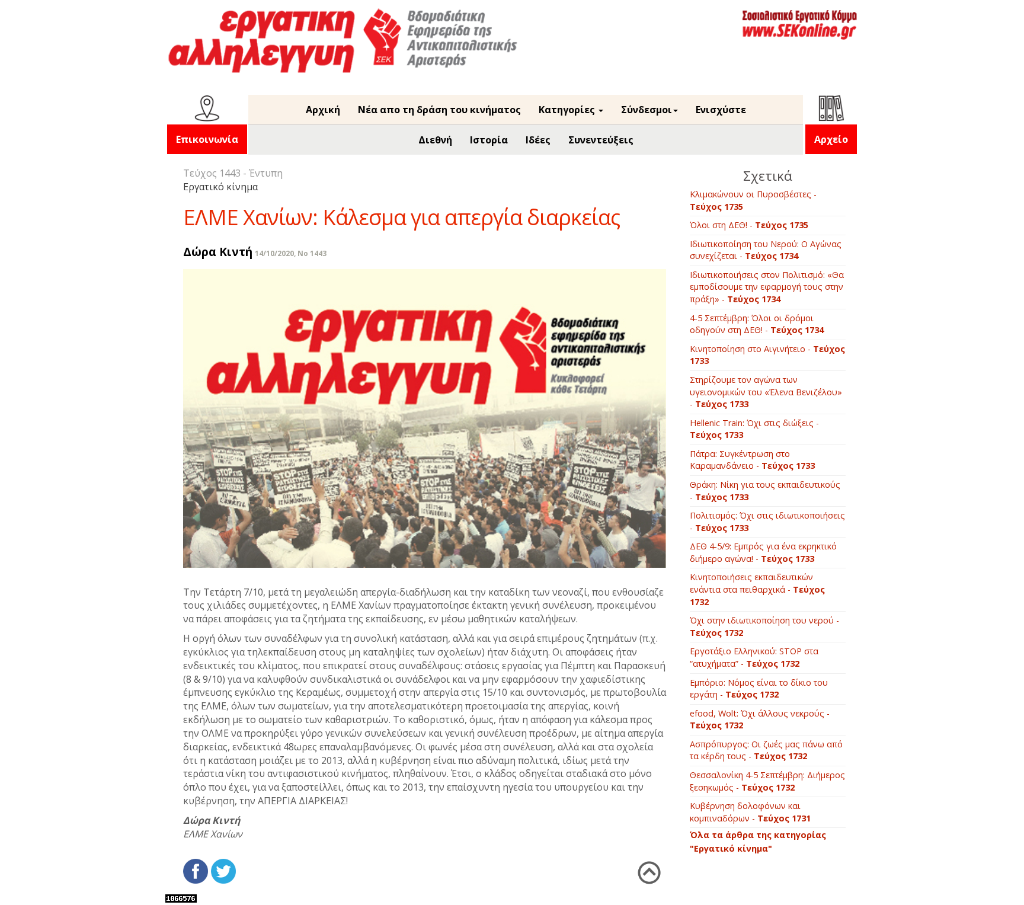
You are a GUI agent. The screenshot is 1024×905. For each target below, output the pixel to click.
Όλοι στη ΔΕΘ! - (749, 225)
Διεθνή (435, 139)
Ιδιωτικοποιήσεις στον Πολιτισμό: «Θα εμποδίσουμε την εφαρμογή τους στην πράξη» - (767, 287)
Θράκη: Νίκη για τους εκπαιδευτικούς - (765, 491)
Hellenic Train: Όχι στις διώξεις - (754, 429)
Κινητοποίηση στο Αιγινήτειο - (767, 355)
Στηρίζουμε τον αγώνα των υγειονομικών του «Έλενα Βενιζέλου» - (766, 392)
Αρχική (323, 109)
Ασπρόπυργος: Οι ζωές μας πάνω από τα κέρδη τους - (766, 750)
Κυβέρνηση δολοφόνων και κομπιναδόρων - (750, 812)
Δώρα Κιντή (217, 252)
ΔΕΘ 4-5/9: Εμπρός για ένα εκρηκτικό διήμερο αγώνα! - (763, 552)
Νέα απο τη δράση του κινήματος (439, 109)
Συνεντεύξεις (600, 139)
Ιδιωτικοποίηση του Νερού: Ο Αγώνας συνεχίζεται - (765, 250)
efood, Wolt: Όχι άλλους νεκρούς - (760, 719)
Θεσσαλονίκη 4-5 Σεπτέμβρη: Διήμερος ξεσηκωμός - (767, 781)
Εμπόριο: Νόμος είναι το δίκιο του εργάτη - (759, 689)
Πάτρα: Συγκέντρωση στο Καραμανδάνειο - (752, 460)
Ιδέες (538, 139)
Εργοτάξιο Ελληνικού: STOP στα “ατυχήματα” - (754, 657)
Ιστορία (489, 139)
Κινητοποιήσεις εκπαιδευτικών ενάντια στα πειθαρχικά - (757, 589)
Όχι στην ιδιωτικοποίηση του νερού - (764, 626)
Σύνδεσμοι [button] (646, 109)
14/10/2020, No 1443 (291, 253)
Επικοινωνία (207, 139)
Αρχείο (831, 139)
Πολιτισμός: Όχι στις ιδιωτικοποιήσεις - (767, 521)
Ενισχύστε (721, 109)
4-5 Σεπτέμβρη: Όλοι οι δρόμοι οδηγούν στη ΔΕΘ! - (757, 324)
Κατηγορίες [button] (568, 109)
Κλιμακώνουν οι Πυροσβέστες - (753, 200)
